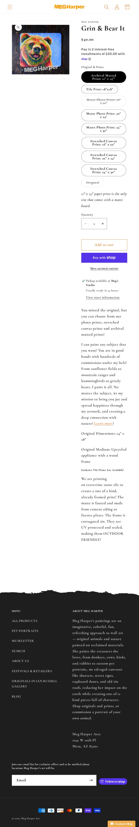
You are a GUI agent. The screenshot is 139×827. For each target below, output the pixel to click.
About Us (20, 661)
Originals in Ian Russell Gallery (34, 683)
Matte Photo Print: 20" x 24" (103, 115)
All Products (24, 621)
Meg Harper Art (30, 818)
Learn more (103, 423)
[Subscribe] (91, 780)
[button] (10, 7)
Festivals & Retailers (32, 671)
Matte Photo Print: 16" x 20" (106, 102)
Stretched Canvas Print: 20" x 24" (103, 156)
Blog (16, 696)
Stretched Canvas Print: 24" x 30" (103, 170)
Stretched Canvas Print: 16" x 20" (103, 142)
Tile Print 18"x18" (99, 89)
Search (18, 651)
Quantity (87, 214)
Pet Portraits (25, 631)
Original (95, 183)
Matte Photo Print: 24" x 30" (103, 129)
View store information (103, 297)
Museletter (23, 641)
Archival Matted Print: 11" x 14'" (103, 77)
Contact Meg (123, 823)
